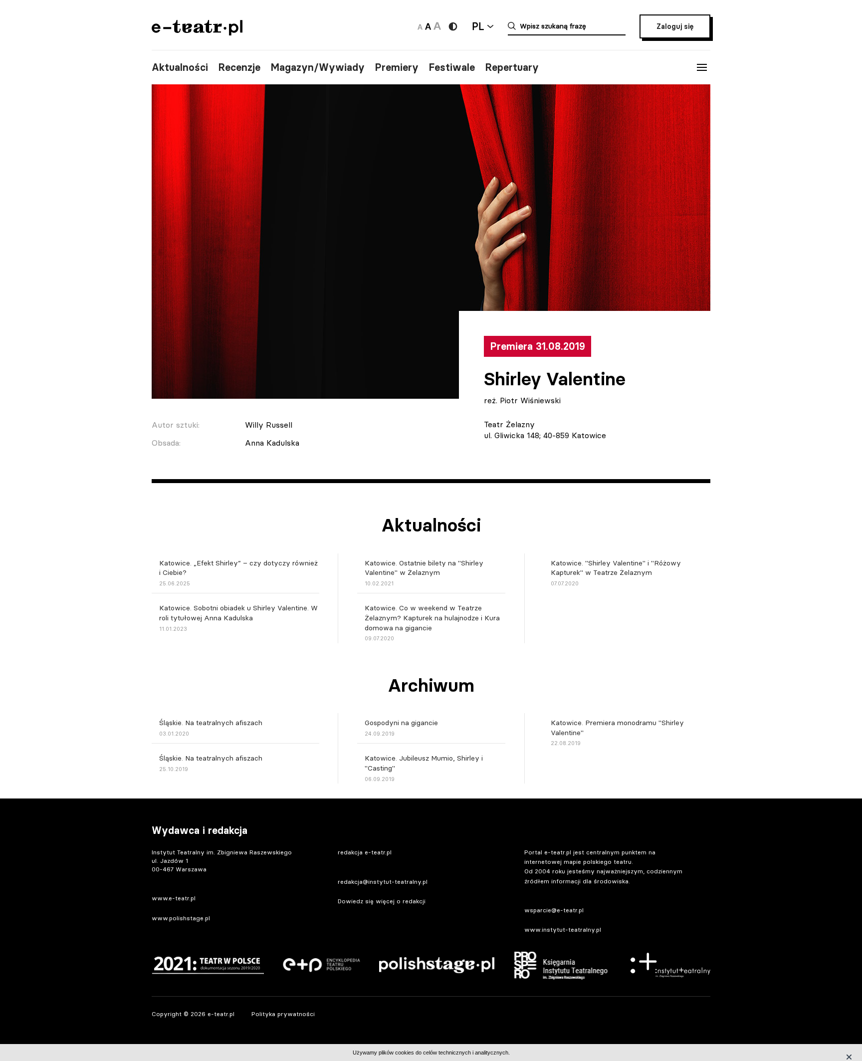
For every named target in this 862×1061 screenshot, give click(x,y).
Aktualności (180, 67)
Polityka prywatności (283, 1014)
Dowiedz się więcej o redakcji (382, 901)
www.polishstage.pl (181, 918)
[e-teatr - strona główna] (197, 32)
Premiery (397, 67)
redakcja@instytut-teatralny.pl (383, 881)
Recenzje (239, 67)
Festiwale (452, 67)
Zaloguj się (674, 26)
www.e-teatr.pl (174, 898)
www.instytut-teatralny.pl (562, 929)
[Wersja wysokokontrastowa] (453, 26)
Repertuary (512, 67)
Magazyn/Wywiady (317, 67)
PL (478, 26)
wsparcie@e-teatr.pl (554, 910)
